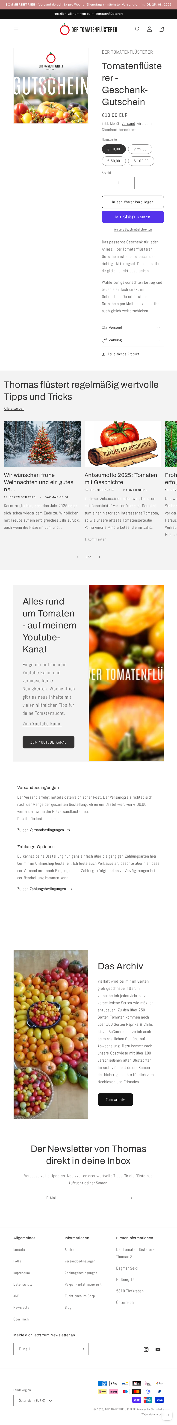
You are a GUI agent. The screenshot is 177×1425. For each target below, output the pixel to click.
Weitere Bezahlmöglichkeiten (133, 229)
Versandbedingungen (80, 1261)
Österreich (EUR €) (32, 1400)
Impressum (21, 1272)
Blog (68, 1307)
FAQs (17, 1261)
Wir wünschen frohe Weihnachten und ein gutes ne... (38, 482)
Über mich (21, 1319)
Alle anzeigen (14, 408)
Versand (128, 123)
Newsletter (22, 1307)
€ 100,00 (141, 160)
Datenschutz (23, 1284)
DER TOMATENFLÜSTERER (120, 1409)
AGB (16, 1296)
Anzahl (106, 172)
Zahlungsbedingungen (81, 1272)
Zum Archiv (115, 1099)
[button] (16, 29)
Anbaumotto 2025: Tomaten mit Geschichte (121, 478)
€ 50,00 (113, 160)
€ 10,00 (113, 149)
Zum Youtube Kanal (42, 724)
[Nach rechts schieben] (99, 557)
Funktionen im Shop (80, 1296)
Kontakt (19, 1249)
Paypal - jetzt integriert (83, 1284)
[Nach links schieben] (78, 557)
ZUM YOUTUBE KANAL (48, 742)
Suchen (70, 1249)
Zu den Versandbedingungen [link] (40, 829)
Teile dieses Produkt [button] (123, 354)
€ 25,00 (140, 149)
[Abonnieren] (130, 1198)
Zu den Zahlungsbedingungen (41, 888)
